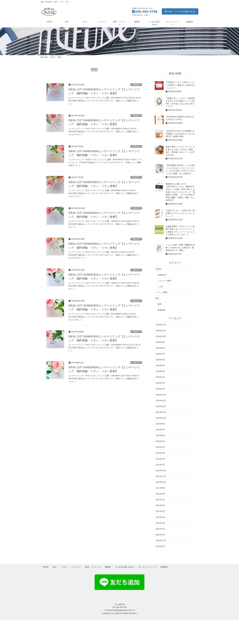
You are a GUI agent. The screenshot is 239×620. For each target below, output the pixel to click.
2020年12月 (161, 540)
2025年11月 (161, 330)
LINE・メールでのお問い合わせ (181, 11)
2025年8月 (160, 348)
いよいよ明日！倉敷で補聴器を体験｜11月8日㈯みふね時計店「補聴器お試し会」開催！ (180, 247)
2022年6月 (160, 435)
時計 (157, 298)
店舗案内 (164, 567)
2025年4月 (160, 371)
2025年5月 (160, 365)
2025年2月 (160, 383)
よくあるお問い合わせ (124, 567)
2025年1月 (160, 389)
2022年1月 (160, 465)
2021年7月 (160, 499)
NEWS (158, 269)
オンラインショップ (147, 567)
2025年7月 (160, 354)
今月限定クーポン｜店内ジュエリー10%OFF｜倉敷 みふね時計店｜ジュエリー (180, 85)
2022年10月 (161, 418)
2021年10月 (161, 482)
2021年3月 (160, 523)
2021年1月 (160, 535)
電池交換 (161, 310)
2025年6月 (160, 360)
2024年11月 (161, 400)
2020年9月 (160, 546)
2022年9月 (160, 424)
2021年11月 (161, 476)
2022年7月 (160, 430)
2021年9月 (160, 488)
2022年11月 (161, 412)
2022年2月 (160, 459)
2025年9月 (160, 342)
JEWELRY (136, 85)
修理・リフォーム (93, 567)
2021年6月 (160, 505)
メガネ (160, 286)
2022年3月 (160, 453)
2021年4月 (160, 517)
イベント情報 (161, 292)
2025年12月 (161, 325)
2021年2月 (160, 529)
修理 (159, 304)
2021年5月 (160, 511)
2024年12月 (161, 395)
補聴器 (108, 567)
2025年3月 (160, 377)
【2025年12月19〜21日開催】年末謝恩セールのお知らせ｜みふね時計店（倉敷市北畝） (180, 133)
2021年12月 (161, 470)
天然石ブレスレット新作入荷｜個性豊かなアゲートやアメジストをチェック (180, 213)
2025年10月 (161, 336)
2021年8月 (160, 494)
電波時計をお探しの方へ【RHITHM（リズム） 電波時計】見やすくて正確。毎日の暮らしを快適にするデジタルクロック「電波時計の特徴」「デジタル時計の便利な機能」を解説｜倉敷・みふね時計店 (180, 192)
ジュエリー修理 (164, 281)
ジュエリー (76, 567)
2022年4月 (160, 447)
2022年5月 (160, 441)
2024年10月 (161, 406)
